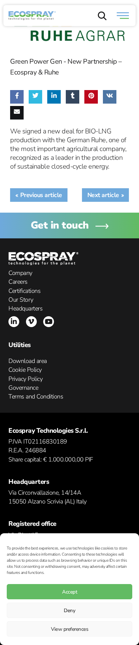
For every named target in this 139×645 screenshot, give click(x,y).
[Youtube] (48, 321)
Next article (103, 195)
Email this (18, 131)
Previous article (41, 195)
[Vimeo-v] (31, 321)
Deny (69, 610)
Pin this (89, 115)
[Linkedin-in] (13, 321)
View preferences (69, 629)
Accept (69, 591)
